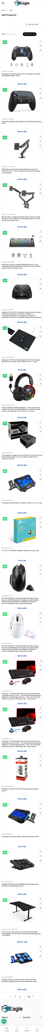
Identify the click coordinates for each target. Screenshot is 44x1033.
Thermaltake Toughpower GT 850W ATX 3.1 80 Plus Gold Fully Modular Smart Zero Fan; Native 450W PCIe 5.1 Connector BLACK (22, 457)
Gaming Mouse (7, 595)
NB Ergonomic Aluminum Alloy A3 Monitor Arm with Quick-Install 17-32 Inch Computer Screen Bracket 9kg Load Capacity (21, 171)
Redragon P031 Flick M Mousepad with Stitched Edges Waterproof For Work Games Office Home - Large (21, 361)
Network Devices (7, 548)
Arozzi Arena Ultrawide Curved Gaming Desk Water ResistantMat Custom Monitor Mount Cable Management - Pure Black (21, 933)
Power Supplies (7, 452)
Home (4, 10)
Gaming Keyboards (8, 262)
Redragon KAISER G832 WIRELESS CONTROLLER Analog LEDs (21, 122)
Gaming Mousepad (8, 357)
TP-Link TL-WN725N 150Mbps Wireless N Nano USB (20, 550)
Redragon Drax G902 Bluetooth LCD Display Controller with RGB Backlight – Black (21, 75)
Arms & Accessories (8, 167)
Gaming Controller (8, 71)
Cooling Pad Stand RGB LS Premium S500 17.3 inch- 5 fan (22, 503)
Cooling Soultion (7, 500)
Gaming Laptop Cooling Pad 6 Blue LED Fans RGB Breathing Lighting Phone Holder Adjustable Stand (19, 980)
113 (29, 996)
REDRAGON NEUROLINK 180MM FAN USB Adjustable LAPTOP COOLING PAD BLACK (20, 885)
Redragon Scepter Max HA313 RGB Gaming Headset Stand (20, 790)
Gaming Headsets (8, 405)
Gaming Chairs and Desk (10, 929)
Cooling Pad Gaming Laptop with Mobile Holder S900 (20, 836)
